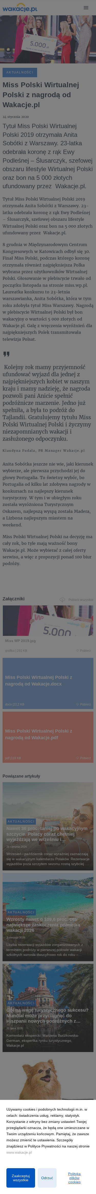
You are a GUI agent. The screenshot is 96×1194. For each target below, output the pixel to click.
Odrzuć (47, 1178)
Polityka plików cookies (74, 1178)
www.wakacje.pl (19, 1152)
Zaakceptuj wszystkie (21, 1178)
